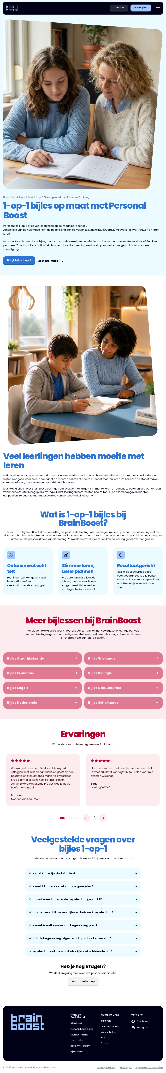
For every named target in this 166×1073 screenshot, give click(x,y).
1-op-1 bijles (77, 1040)
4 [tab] (71, 818)
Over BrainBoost (110, 1026)
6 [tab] (77, 818)
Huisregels (126, 1067)
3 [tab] (69, 818)
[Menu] (158, 8)
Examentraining (79, 1034)
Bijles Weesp (77, 1051)
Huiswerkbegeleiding (82, 1029)
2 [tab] (66, 818)
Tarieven (106, 1020)
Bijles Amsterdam (80, 1045)
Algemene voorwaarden (149, 1067)
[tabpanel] (43, 780)
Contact (105, 1043)
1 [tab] (62, 818)
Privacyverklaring (106, 1067)
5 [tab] (74, 818)
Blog (103, 1037)
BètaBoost (76, 1023)
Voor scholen (108, 1032)
